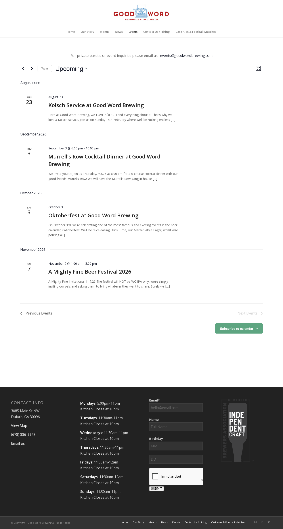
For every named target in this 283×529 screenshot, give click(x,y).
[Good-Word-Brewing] (141, 13)
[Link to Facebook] (262, 522)
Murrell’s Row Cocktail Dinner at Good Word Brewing (104, 160)
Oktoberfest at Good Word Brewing (93, 215)
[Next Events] (31, 68)
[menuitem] (71, 31)
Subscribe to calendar (236, 328)
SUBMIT (156, 488)
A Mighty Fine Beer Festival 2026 (89, 271)
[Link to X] (268, 522)
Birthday (156, 438)
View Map (19, 425)
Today (44, 68)
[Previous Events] (23, 68)
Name (154, 419)
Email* (154, 400)
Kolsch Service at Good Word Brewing (96, 105)
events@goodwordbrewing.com (186, 55)
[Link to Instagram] (255, 522)
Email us (18, 443)
